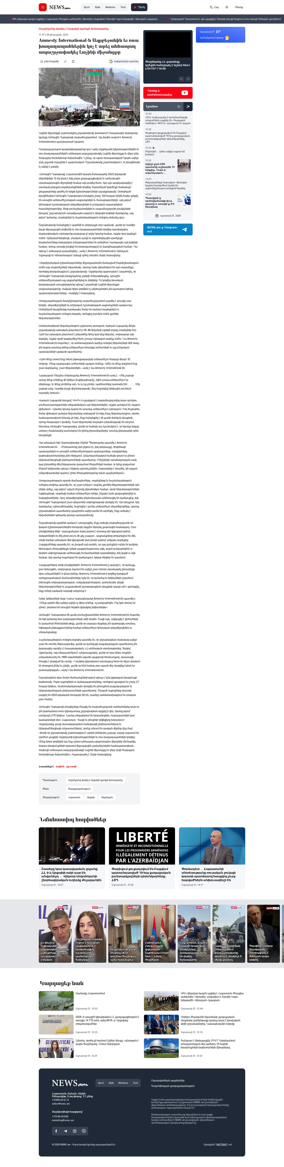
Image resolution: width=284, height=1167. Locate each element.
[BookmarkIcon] (73, 61)
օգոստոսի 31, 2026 (170, 215)
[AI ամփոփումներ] (188, 106)
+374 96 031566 (60, 1116)
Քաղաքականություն (79, 789)
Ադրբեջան (107, 797)
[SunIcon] (227, 7)
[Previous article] (181, 79)
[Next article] (188, 79)
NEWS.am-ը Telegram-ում (162, 229)
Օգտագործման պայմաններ (168, 1080)
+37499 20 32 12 (60, 1100)
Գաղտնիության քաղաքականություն (173, 1085)
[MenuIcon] (43, 7)
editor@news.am (61, 1103)
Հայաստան (74, 797)
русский (71, 766)
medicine (110, 7)
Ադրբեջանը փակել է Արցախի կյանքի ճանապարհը (73, 28)
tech (123, 7)
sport (87, 7)
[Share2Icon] (65, 61)
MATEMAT (222, 1144)
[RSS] (178, 106)
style (97, 7)
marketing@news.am (63, 1120)
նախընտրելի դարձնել (126, 61)
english (60, 766)
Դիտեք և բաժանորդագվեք (159, 92)
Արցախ (91, 797)
